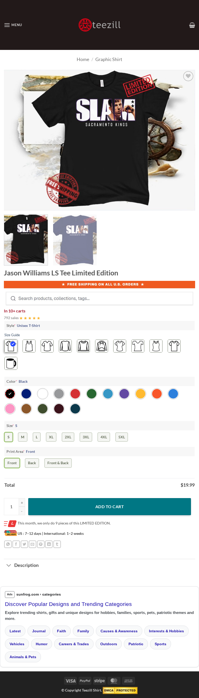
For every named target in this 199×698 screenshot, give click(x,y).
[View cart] (192, 25)
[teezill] (99, 25)
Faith (61, 631)
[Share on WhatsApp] (8, 544)
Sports (160, 644)
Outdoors (108, 644)
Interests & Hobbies (166, 631)
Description (26, 565)
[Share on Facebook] (16, 544)
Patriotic (136, 644)
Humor (41, 644)
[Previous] (14, 140)
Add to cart (109, 506)
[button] (13, 25)
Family (83, 631)
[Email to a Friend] (32, 544)
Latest (15, 631)
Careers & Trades (74, 644)
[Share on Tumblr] (57, 544)
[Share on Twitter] (24, 544)
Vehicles (17, 644)
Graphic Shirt (108, 59)
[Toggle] (9, 566)
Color (17, 381)
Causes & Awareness (119, 631)
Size (11, 425)
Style (23, 325)
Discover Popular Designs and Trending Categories (68, 604)
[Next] (184, 140)
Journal (39, 631)
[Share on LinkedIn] (49, 544)
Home (83, 59)
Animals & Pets (23, 657)
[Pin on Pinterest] (41, 544)
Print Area (20, 451)
